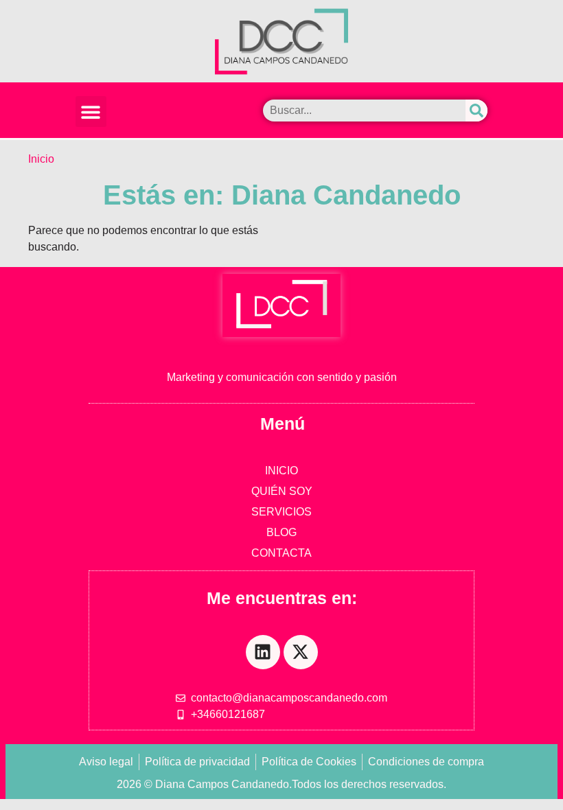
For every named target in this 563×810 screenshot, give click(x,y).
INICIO (281, 470)
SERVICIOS (281, 512)
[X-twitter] (301, 652)
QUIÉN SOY (281, 491)
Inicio (41, 159)
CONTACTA (281, 553)
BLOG (281, 532)
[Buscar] (476, 110)
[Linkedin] (263, 652)
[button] (91, 111)
